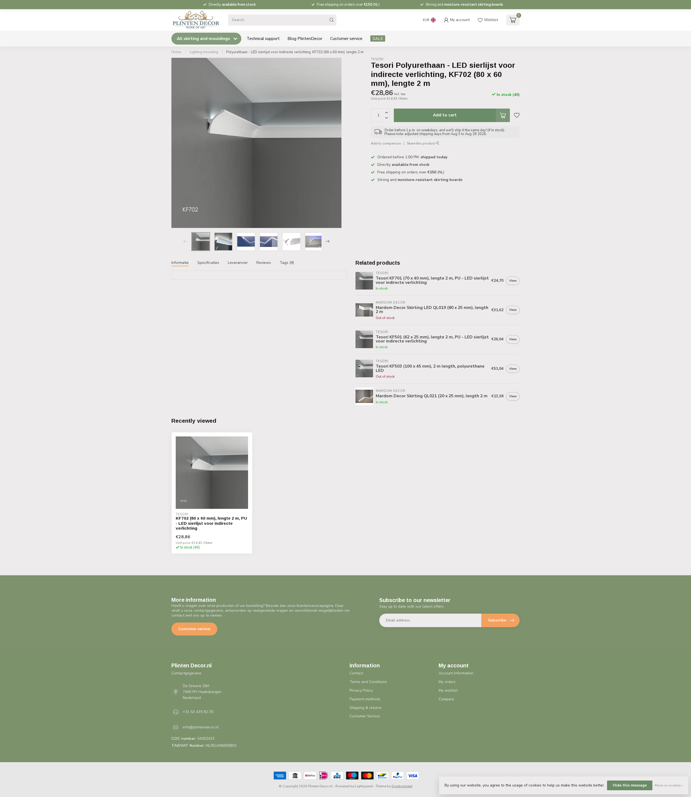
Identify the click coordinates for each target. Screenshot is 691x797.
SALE (377, 38)
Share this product (421, 143)
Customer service (346, 38)
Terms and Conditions (368, 681)
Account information (456, 673)
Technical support (263, 38)
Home (176, 52)
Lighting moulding (203, 52)
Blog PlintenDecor (304, 38)
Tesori (377, 59)
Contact (356, 673)
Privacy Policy (361, 690)
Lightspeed (364, 786)
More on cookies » (669, 785)
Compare (446, 699)
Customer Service (365, 716)
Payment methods (365, 699)
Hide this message (630, 785)
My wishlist (448, 690)
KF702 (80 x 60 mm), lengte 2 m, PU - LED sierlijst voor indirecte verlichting (211, 523)
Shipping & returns (366, 707)
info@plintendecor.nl (201, 727)
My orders (447, 681)
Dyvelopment (402, 786)
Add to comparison (386, 143)
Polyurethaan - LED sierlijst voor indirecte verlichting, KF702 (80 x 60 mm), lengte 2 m (295, 52)
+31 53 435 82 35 (198, 711)
